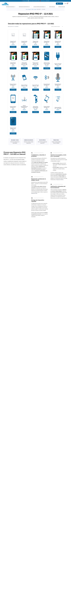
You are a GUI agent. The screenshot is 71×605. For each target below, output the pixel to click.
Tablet (33, 9)
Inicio (27, 9)
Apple (35, 9)
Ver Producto (13, 46)
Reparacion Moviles (60, 179)
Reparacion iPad (34, 193)
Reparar (29, 9)
